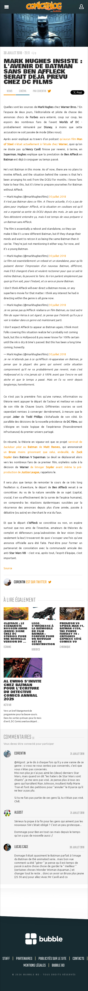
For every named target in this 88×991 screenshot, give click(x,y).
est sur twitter (36, 582)
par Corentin (39, 91)
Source (8, 568)
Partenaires (24, 959)
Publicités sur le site (52, 959)
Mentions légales (34, 965)
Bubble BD (58, 965)
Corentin (19, 582)
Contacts (78, 959)
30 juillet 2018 (57, 196)
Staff (6, 959)
